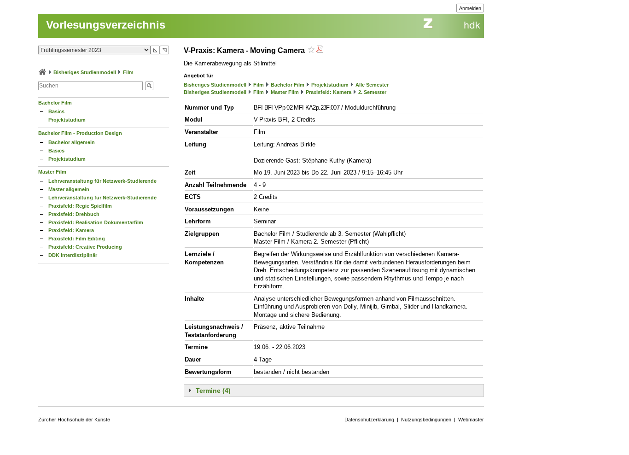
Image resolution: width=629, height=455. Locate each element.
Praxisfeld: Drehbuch (73, 214)
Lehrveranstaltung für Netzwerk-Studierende (102, 181)
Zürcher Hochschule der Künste (74, 419)
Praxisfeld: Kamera (71, 230)
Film (128, 72)
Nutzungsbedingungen (426, 419)
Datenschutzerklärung (369, 419)
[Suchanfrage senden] (149, 86)
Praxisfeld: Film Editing (76, 238)
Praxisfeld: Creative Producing (85, 247)
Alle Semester (372, 85)
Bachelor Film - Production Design (80, 133)
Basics (56, 111)
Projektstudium (67, 119)
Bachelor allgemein (71, 142)
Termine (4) (213, 390)
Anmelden (470, 8)
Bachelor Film (55, 102)
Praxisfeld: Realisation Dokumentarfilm (95, 222)
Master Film (52, 172)
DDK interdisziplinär (72, 255)
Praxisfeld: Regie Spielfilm (80, 206)
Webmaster (471, 419)
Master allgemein (68, 189)
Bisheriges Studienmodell (84, 72)
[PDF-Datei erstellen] (319, 50)
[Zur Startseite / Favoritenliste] (42, 72)
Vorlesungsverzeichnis (105, 24)
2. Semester (372, 92)
